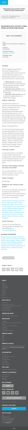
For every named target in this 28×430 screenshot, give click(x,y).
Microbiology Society (9, 53)
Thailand (19, 214)
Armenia (9, 201)
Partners (4, 294)
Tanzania (14, 214)
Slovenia (4, 214)
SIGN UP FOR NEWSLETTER (14, 398)
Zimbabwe (5, 218)
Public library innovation (8, 330)
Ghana (16, 204)
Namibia (10, 210)
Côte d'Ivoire (13, 202)
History (3, 284)
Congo (8, 202)
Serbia (22, 212)
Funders (4, 292)
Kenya (20, 204)
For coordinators (6, 364)
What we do (5, 302)
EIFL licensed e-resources (8, 304)
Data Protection (5, 374)
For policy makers (6, 359)
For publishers (5, 358)
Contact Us (4, 297)
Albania (4, 201)
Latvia (18, 206)
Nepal (15, 210)
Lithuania (4, 208)
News (3, 336)
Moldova (20, 208)
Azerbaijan (15, 201)
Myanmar (4, 210)
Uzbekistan (15, 216)
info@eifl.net (8, 422)
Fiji (8, 204)
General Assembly (6, 309)
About (3, 283)
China (3, 202)
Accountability (5, 287)
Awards (4, 289)
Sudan (9, 214)
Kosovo (4, 206)
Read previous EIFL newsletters (9, 401)
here (18, 171)
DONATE (14, 408)
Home (3, 16)
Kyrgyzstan (10, 206)
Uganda (4, 216)
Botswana (22, 201)
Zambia (21, 216)
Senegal (17, 212)
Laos (15, 206)
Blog (3, 337)
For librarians (5, 354)
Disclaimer (4, 379)
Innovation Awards (6, 310)
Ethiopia (4, 204)
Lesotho (23, 206)
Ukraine (9, 216)
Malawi (10, 208)
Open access (5, 329)
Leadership (4, 286)
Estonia (20, 202)
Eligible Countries (8, 258)
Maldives (15, 208)
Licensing (4, 327)
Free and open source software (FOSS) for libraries (11, 323)
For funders (4, 361)
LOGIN (8, 385)
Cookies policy (5, 376)
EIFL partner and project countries (10, 316)
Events (3, 339)
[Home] (4, 2)
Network (4, 291)
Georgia (12, 204)
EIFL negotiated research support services (11, 305)
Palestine (11, 212)
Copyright (4, 321)
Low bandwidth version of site (9, 369)
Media (3, 340)
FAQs (3, 295)
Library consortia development (9, 325)
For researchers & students (8, 356)
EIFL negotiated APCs (7, 307)
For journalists (5, 362)
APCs (7, 16)
